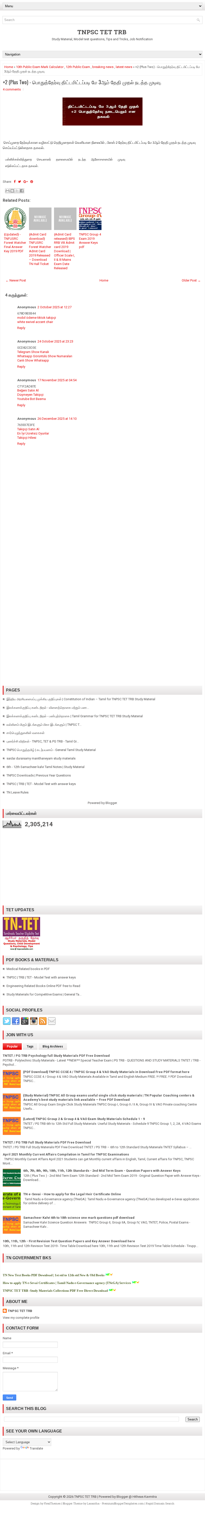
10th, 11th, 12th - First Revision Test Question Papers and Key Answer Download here (69, 1241)
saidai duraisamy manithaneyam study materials (41, 758)
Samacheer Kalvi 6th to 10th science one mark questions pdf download (78, 1218)
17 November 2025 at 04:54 (57, 380)
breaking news (103, 67)
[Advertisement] (102, 561)
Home (8, 67)
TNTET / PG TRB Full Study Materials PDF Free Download (47, 1142)
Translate (36, 1448)
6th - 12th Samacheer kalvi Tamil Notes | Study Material (45, 767)
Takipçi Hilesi (26, 438)
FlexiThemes (52, 1503)
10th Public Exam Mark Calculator (40, 67)
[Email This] (7, 190)
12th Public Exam (78, 67)
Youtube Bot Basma (31, 399)
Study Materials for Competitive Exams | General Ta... (44, 994)
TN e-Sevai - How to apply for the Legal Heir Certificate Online (72, 1194)
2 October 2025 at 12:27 (55, 307)
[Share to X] (17, 190)
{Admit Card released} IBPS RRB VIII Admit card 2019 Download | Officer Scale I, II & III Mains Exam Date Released (64, 251)
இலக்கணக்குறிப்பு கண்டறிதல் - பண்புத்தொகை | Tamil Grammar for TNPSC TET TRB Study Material (74, 716)
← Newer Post (16, 280)
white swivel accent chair (35, 322)
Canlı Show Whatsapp (33, 360)
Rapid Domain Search (160, 1503)
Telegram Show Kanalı (33, 352)
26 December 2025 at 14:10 (57, 418)
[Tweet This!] (19, 182)
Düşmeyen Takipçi (30, 394)
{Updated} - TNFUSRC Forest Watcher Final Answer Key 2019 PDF (15, 242)
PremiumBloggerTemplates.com (123, 1503)
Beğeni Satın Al (28, 390)
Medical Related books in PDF (28, 969)
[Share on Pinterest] (31, 182)
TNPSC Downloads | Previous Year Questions (38, 775)
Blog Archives (52, 1046)
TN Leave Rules (17, 792)
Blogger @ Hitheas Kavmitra (136, 1496)
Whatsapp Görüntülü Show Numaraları (44, 356)
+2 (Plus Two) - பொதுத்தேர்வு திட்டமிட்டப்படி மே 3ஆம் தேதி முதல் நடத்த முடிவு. (82, 82)
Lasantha (93, 1503)
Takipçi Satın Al (28, 429)
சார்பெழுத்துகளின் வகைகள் (25, 733)
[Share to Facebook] (21, 190)
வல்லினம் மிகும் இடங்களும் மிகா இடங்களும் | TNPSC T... (44, 724)
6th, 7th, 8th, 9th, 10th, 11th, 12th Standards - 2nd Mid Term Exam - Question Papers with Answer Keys (101, 1170)
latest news (124, 67)
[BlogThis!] (12, 190)
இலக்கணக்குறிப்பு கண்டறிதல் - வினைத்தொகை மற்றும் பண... (47, 708)
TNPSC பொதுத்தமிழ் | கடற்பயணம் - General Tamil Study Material (51, 750)
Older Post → (191, 280)
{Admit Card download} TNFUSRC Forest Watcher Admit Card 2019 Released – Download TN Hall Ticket (40, 249)
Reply (21, 328)
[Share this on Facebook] (14, 182)
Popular (12, 1046)
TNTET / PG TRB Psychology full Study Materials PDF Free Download (56, 1056)
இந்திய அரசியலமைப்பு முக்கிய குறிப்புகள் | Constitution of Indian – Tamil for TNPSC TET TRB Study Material (80, 699)
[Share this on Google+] (25, 182)
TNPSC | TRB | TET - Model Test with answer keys (41, 784)
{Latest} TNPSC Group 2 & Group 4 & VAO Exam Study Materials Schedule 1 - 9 (84, 1119)
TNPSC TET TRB (101, 32)
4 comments (12, 89)
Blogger (111, 803)
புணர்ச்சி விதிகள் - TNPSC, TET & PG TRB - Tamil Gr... (42, 741)
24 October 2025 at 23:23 (55, 341)
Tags (30, 1046)
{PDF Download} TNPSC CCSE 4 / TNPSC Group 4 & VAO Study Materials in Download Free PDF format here (106, 1072)
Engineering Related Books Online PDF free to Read (43, 986)
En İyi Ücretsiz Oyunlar (33, 433)
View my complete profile (21, 1318)
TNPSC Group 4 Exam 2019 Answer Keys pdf (90, 240)
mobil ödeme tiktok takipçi (36, 318)
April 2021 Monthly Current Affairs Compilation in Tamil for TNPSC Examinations (66, 1154)
